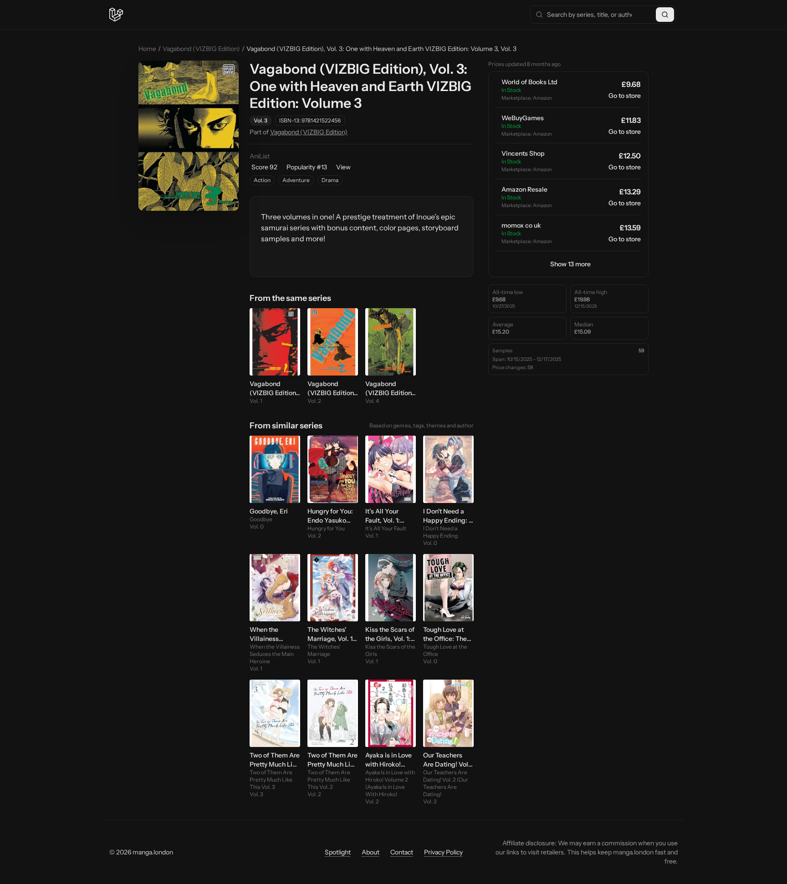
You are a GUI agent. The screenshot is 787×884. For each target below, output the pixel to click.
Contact (401, 852)
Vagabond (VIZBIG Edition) (201, 49)
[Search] (665, 14)
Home (147, 49)
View (343, 167)
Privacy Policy (443, 852)
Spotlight (338, 852)
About (370, 852)
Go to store (624, 95)
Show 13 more (570, 264)
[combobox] (603, 14)
